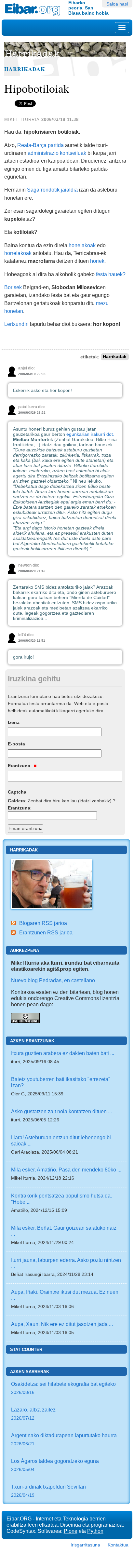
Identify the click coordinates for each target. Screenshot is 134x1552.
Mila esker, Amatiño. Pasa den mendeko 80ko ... (66, 1169)
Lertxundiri (16, 324)
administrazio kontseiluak (57, 153)
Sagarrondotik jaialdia (52, 190)
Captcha (17, 792)
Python (95, 1531)
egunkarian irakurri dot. (90, 434)
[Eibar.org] (34, 10)
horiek (97, 261)
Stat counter (26, 1349)
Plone (70, 1531)
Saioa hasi (117, 4)
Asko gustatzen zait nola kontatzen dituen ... (61, 1111)
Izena (14, 722)
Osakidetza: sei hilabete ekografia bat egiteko (63, 1388)
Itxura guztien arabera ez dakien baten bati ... (62, 1053)
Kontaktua (118, 1544)
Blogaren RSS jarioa (43, 923)
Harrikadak (24, 69)
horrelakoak (18, 253)
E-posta (16, 743)
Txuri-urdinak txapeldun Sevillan (48, 1491)
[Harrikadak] (51, 883)
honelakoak (82, 245)
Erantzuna (20, 765)
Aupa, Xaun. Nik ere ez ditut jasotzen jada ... (62, 1324)
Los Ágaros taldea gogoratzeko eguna (55, 1465)
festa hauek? (111, 274)
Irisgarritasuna (85, 1544)
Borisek (13, 287)
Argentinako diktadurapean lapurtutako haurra (64, 1439)
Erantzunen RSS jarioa (46, 932)
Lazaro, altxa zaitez (33, 1414)
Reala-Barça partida (40, 145)
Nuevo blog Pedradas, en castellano (53, 980)
